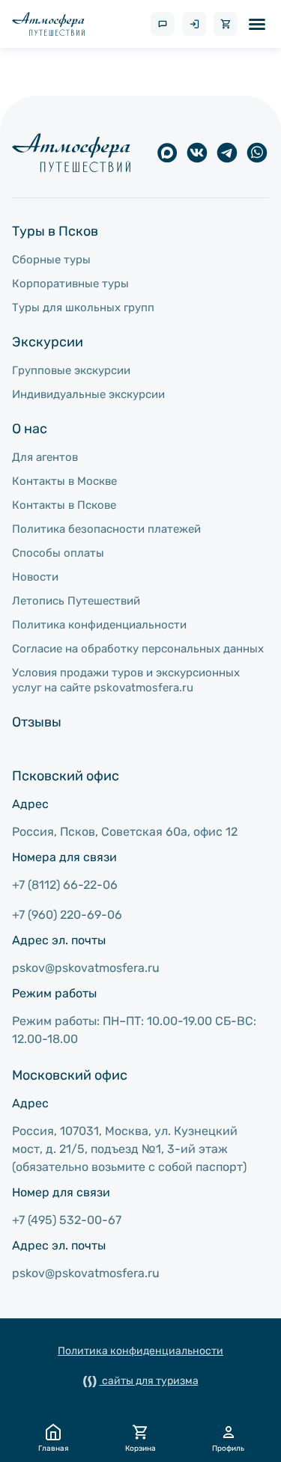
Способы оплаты (58, 553)
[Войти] (194, 24)
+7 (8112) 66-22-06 (65, 885)
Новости (35, 577)
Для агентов (45, 457)
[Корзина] (226, 24)
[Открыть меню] (257, 24)
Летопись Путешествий (76, 601)
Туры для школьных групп (83, 307)
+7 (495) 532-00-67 (66, 1220)
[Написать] (163, 24)
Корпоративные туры (70, 283)
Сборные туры (51, 259)
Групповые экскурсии (71, 370)
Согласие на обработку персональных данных (138, 648)
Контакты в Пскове (64, 505)
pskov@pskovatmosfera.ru (86, 968)
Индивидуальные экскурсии (88, 394)
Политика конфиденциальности (99, 624)
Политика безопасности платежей (106, 529)
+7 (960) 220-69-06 (67, 915)
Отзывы (36, 722)
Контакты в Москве (64, 481)
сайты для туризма (149, 1380)
